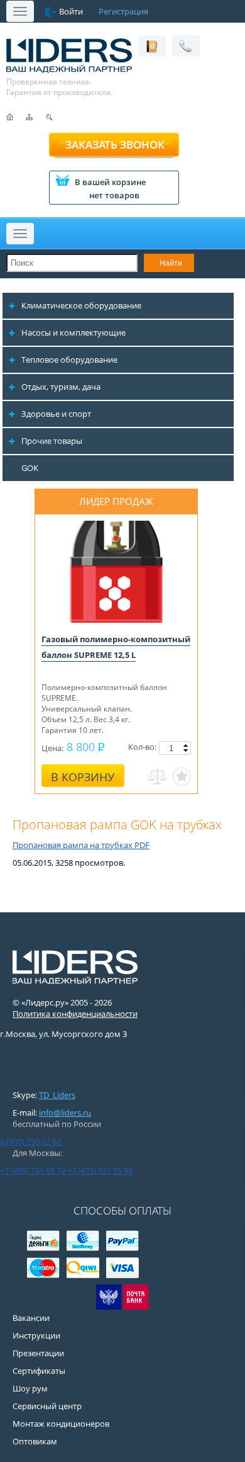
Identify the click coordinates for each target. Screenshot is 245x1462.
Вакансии (31, 1317)
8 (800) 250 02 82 (30, 1141)
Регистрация (123, 11)
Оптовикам (35, 1441)
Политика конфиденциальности (75, 1013)
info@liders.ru (65, 1112)
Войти (71, 11)
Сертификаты (39, 1370)
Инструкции (36, 1335)
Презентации (38, 1353)
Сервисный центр (47, 1406)
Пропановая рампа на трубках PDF (81, 845)
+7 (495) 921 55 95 (100, 1170)
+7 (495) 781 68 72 (32, 1170)
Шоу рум (30, 1388)
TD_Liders (57, 1095)
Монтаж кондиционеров (61, 1423)
